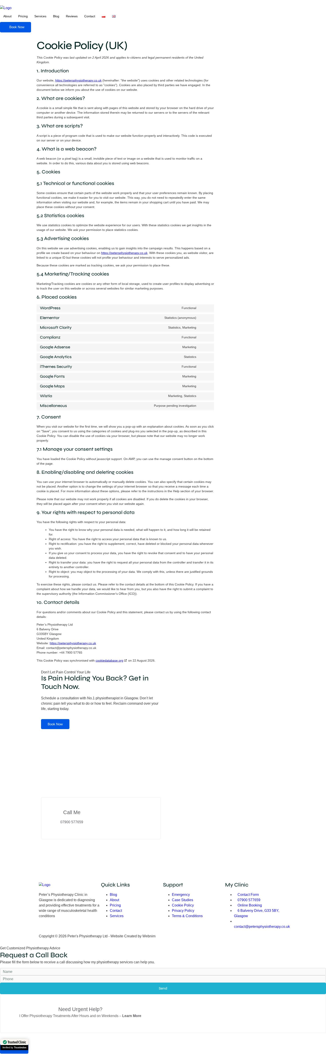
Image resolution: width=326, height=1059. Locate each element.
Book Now (55, 724)
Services (40, 16)
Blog (56, 16)
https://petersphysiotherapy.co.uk (78, 80)
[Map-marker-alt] (92, 927)
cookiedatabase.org (109, 660)
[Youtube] (80, 927)
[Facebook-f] (44, 927)
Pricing (23, 16)
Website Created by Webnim (132, 936)
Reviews (72, 16)
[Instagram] (56, 927)
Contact (89, 16)
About (7, 16)
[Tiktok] (68, 927)
